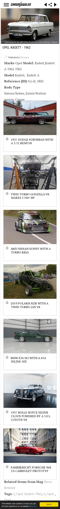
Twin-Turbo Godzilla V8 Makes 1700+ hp (30, 196)
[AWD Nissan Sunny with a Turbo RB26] (30, 227)
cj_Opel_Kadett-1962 (27, 494)
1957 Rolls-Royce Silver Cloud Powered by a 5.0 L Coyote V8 (30, 415)
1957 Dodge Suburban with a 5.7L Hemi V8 (32, 141)
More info (32, 506)
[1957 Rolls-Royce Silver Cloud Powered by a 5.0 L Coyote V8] (30, 391)
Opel (7, 500)
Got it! (49, 504)
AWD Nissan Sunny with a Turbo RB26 (31, 250)
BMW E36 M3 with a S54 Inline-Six (28, 359)
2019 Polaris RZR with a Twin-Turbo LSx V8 (29, 305)
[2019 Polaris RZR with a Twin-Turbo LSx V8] (30, 281)
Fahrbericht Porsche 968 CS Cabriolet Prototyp (31, 469)
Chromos (24, 57)
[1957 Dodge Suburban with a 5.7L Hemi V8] (30, 118)
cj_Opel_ (49, 494)
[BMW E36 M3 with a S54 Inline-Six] (30, 336)
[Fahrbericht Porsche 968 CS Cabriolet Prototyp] (30, 445)
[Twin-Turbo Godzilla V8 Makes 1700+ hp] (30, 172)
